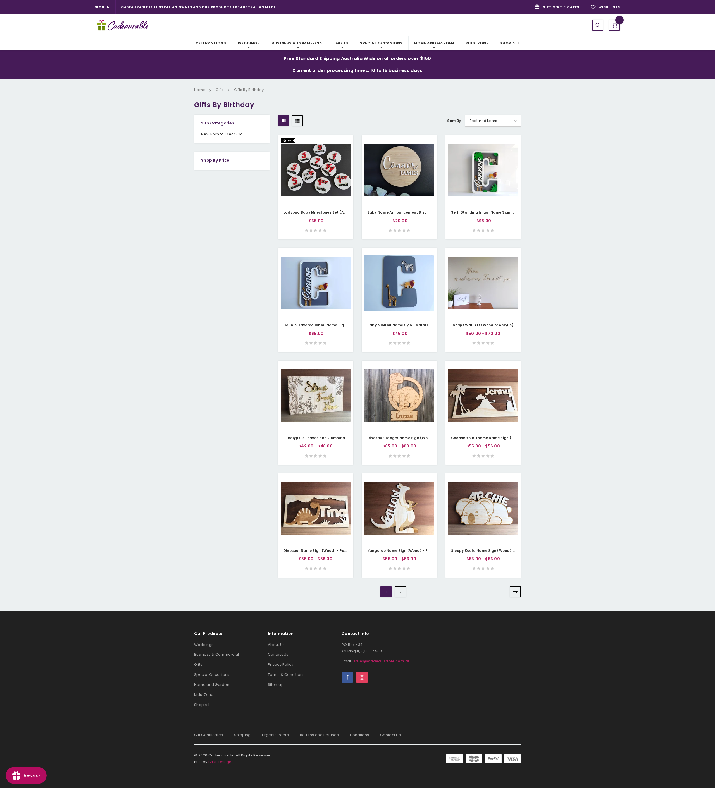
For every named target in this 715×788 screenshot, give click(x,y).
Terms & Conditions (286, 674)
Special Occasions (381, 43)
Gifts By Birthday (249, 89)
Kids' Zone (477, 43)
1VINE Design (219, 762)
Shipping (242, 734)
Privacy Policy (281, 664)
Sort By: (454, 120)
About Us (276, 644)
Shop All (509, 43)
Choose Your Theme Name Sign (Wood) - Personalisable (503, 437)
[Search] (597, 25)
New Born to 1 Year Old (222, 134)
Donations (359, 734)
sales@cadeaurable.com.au (382, 661)
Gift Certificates (208, 734)
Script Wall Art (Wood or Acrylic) (483, 325)
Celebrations (211, 43)
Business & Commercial (298, 43)
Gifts (342, 43)
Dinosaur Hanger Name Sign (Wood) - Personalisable (416, 437)
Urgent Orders (275, 734)
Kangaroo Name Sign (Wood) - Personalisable (410, 550)
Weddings (249, 43)
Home (200, 89)
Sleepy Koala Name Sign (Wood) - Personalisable (497, 550)
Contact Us (278, 654)
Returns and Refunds (319, 734)
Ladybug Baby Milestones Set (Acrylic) (319, 212)
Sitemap (276, 684)
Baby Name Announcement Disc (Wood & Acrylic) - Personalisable (429, 212)
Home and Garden (434, 43)
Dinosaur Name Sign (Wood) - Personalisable (325, 550)
